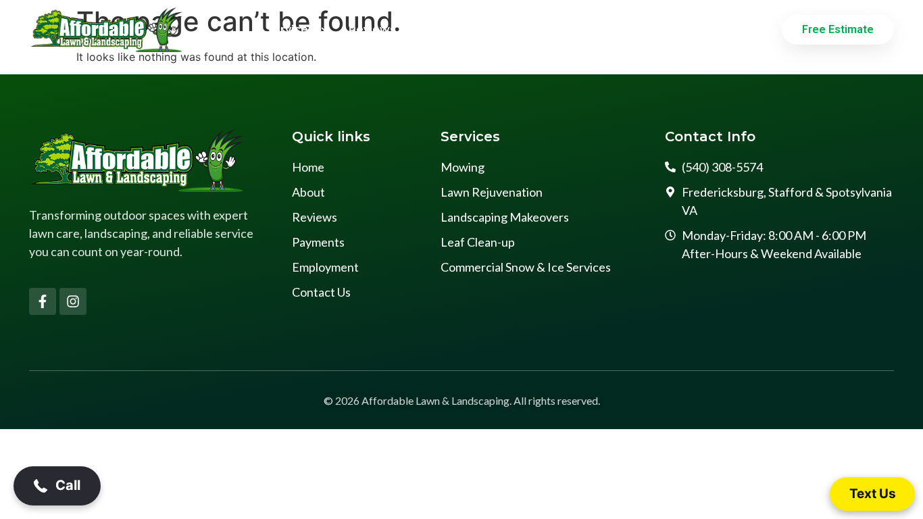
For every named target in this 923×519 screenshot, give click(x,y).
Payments (499, 29)
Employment (582, 29)
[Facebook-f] (42, 301)
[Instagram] (72, 301)
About (433, 29)
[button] (57, 485)
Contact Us (670, 29)
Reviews (372, 29)
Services (290, 29)
